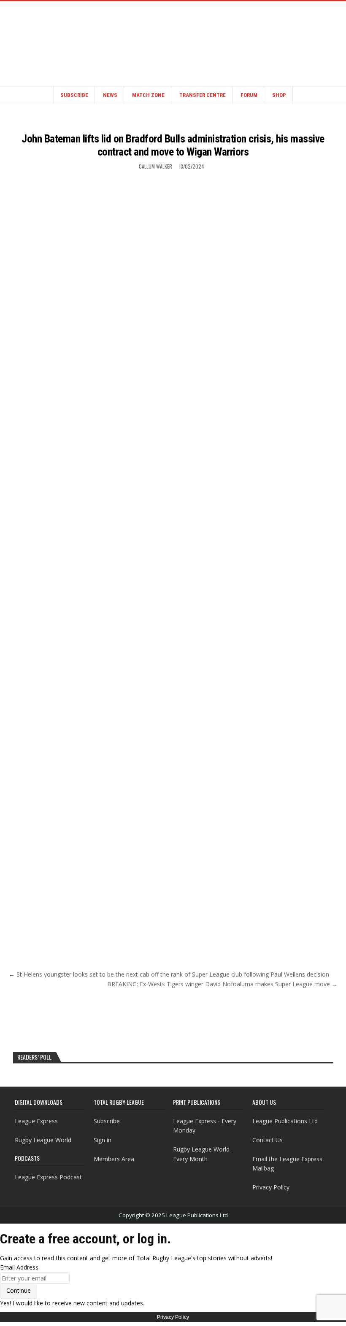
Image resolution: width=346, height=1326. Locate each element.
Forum (249, 95)
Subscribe (74, 95)
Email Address (19, 1267)
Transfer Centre (202, 95)
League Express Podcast (48, 1177)
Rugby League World (43, 1140)
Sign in (102, 1140)
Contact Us (267, 1140)
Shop (279, 95)
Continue (18, 1290)
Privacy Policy (270, 1187)
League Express (36, 1121)
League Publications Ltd (285, 1121)
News (110, 95)
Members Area (114, 1159)
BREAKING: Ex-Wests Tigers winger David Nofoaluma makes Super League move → (222, 984)
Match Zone (148, 95)
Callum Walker (155, 166)
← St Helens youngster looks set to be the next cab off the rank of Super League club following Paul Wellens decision (169, 974)
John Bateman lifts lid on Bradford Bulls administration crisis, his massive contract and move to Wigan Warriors (173, 145)
